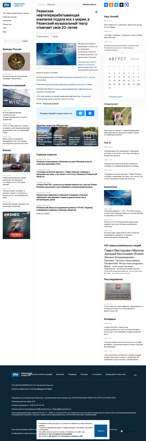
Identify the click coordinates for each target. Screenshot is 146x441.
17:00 (9, 189)
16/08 (106, 209)
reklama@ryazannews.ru (61, 409)
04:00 (110, 220)
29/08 (5, 74)
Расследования (113, 279)
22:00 (110, 230)
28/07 (106, 351)
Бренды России (12, 49)
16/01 (4, 175)
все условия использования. (60, 434)
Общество (7, 24)
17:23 (9, 202)
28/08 (5, 110)
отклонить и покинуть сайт (72, 436)
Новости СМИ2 (43, 213)
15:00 (110, 351)
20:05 (9, 124)
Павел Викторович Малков (124, 250)
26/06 (5, 202)
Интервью (110, 319)
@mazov (40, 389)
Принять (100, 431)
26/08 (5, 137)
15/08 (106, 230)
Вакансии (60, 374)
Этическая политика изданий (40, 374)
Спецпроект (111, 103)
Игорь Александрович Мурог (123, 264)
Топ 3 (107, 142)
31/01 (105, 304)
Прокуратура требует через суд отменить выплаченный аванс (87, 64)
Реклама (84, 374)
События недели (10, 17)
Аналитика (7, 20)
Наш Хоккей (111, 16)
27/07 (4, 189)
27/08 (5, 124)
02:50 (110, 304)
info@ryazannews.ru (43, 409)
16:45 (9, 137)
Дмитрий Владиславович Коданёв (121, 273)
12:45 (9, 110)
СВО (5, 28)
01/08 (106, 338)
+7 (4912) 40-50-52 (35, 405)
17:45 (110, 160)
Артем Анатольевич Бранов (127, 268)
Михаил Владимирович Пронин (119, 258)
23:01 (110, 21)
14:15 (110, 338)
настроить (53, 436)
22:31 (110, 31)
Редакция (72, 374)
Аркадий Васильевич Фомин (124, 254)
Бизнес (7, 150)
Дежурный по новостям (115, 374)
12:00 (110, 323)
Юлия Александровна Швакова (116, 271)
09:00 (9, 74)
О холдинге (97, 374)
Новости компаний (14, 85)
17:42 (110, 170)
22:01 (110, 41)
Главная (41, 5)
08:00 (9, 175)
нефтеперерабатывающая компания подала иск (65, 84)
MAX (50, 389)
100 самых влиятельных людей (16, 13)
